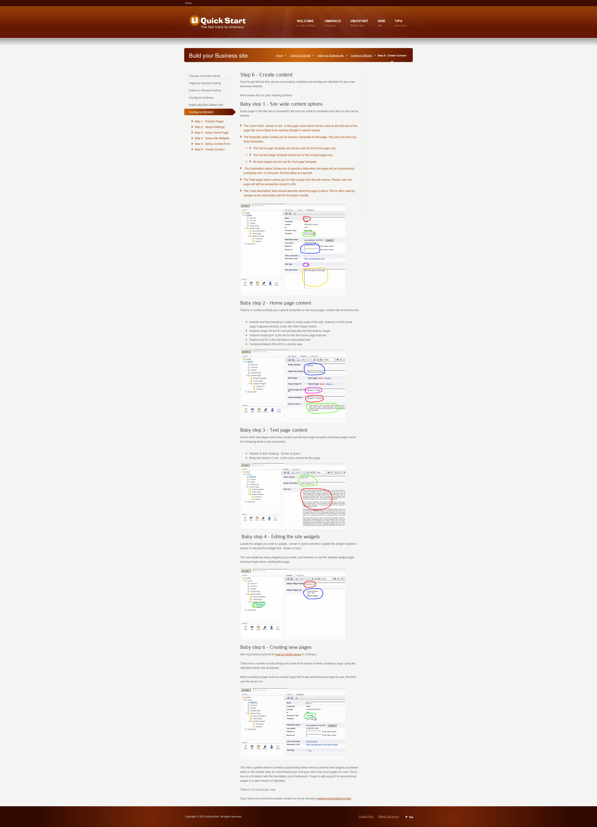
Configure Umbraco (201, 97)
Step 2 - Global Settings (210, 127)
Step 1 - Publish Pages (209, 121)
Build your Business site (331, 55)
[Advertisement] (386, 147)
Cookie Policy (366, 816)
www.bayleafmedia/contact (334, 798)
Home (188, 3)
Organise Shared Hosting (205, 83)
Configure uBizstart (362, 55)
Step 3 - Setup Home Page (212, 132)
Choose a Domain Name (204, 76)
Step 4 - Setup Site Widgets (212, 138)
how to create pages (288, 654)
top (411, 817)
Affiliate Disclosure (388, 816)
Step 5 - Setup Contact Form (212, 144)
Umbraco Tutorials (300, 55)
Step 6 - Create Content (210, 149)
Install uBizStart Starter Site (206, 105)
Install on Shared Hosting (205, 90)
